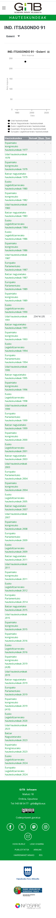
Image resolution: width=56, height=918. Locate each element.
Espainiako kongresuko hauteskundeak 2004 (16, 487)
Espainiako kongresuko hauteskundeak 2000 (16, 436)
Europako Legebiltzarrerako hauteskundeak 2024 (16, 771)
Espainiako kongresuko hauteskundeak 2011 (16, 576)
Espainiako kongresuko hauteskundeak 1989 (16, 297)
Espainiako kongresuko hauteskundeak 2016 (16, 637)
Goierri (12, 36)
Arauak (37, 849)
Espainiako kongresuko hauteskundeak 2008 (16, 525)
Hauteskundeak (28, 18)
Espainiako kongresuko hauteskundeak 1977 (16, 146)
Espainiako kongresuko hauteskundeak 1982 (16, 197)
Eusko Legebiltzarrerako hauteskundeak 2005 (16, 498)
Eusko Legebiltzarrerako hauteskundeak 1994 (16, 347)
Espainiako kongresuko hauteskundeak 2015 (16, 626)
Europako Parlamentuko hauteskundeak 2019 (16, 691)
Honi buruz (18, 844)
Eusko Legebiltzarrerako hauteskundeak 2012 (16, 587)
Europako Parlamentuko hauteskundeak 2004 (16, 475)
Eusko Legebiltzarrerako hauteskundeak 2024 (16, 760)
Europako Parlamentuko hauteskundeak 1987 (16, 266)
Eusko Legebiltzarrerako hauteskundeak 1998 (16, 397)
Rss (41, 855)
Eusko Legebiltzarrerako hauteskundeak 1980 (16, 185)
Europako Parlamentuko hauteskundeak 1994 (16, 359)
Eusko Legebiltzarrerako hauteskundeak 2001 (16, 448)
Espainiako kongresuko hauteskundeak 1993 (16, 336)
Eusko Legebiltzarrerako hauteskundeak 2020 (16, 717)
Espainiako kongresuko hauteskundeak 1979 (16, 166)
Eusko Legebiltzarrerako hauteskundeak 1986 (16, 235)
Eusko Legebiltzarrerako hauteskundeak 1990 (16, 308)
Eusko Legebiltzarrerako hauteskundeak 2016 (16, 649)
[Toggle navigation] (4, 8)
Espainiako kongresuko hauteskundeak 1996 (16, 386)
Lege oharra (37, 844)
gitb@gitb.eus (37, 803)
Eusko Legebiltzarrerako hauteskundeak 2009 (16, 548)
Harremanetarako (24, 855)
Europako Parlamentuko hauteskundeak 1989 (16, 286)
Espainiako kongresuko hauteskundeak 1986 (16, 247)
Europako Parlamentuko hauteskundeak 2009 (16, 537)
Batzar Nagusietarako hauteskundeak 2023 (16, 737)
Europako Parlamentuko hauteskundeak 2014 (16, 598)
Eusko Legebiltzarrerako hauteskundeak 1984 (16, 224)
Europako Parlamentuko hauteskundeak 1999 (16, 417)
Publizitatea (22, 849)
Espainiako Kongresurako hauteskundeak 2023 (16, 748)
